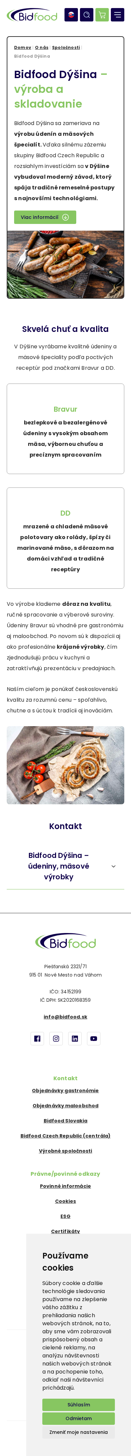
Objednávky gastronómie (65, 1090)
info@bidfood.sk (65, 1016)
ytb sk (93, 1038)
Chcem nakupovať (102, 14)
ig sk (56, 1038)
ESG (65, 1216)
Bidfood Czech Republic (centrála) (65, 1135)
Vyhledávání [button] (86, 14)
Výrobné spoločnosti (65, 1151)
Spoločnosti (66, 47)
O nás (41, 47)
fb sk (37, 1038)
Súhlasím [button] (79, 1404)
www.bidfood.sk (65, 941)
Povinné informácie (65, 1186)
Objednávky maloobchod (65, 1105)
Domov (22, 47)
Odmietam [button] (79, 1418)
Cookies (65, 1201)
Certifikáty (65, 1231)
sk (71, 15)
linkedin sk (75, 1038)
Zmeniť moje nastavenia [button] (78, 1432)
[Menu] (117, 14)
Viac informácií (40, 217)
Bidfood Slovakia (66, 1120)
